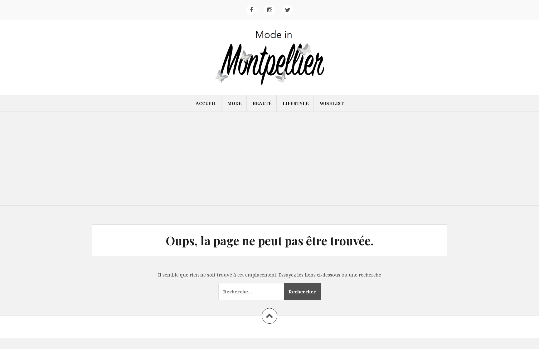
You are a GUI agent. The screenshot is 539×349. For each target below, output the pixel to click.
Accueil (206, 103)
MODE (234, 103)
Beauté (262, 103)
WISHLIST (332, 103)
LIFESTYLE (296, 103)
